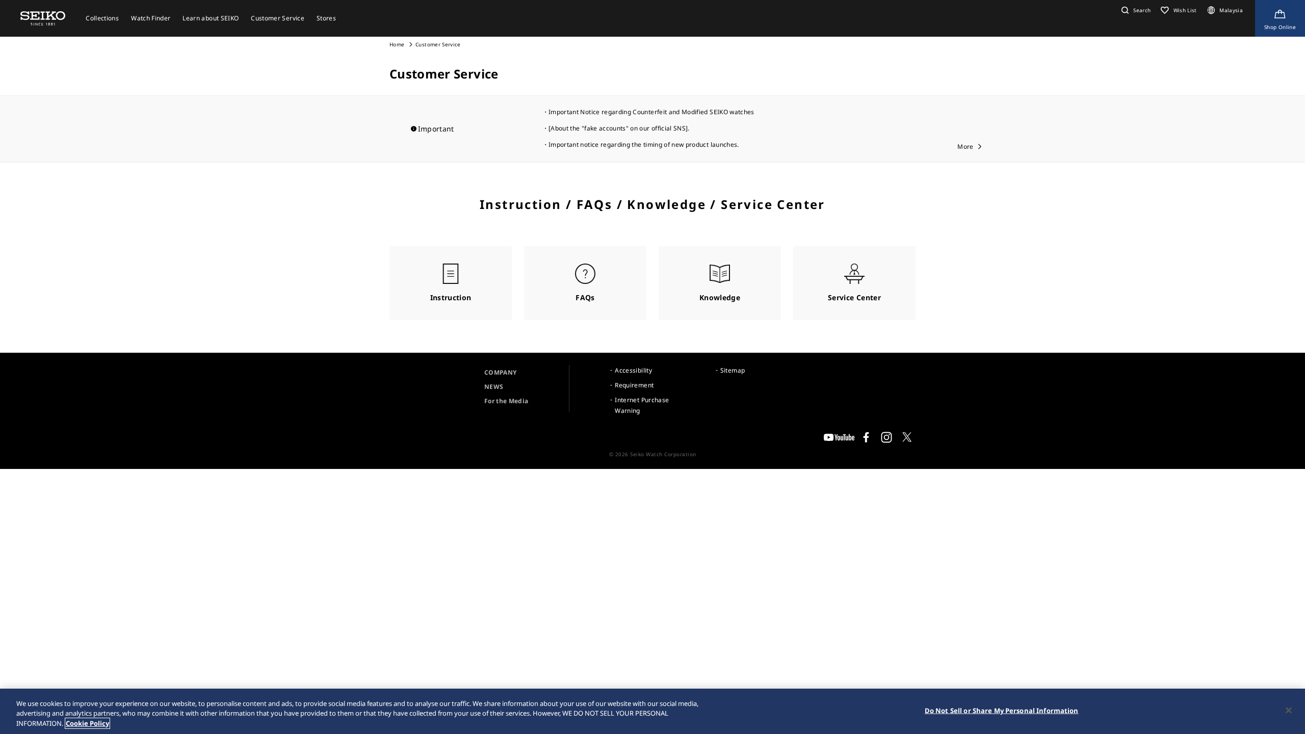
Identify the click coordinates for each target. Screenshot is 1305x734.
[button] (1135, 10)
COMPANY (500, 372)
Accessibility (633, 370)
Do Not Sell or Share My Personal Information (1002, 710)
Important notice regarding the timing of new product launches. (644, 144)
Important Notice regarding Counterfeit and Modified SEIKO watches (651, 112)
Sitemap (732, 370)
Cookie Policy (87, 723)
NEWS (493, 386)
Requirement (634, 385)
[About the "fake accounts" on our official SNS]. (619, 128)
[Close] (1288, 710)
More (965, 146)
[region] (652, 711)
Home (396, 44)
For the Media (506, 401)
